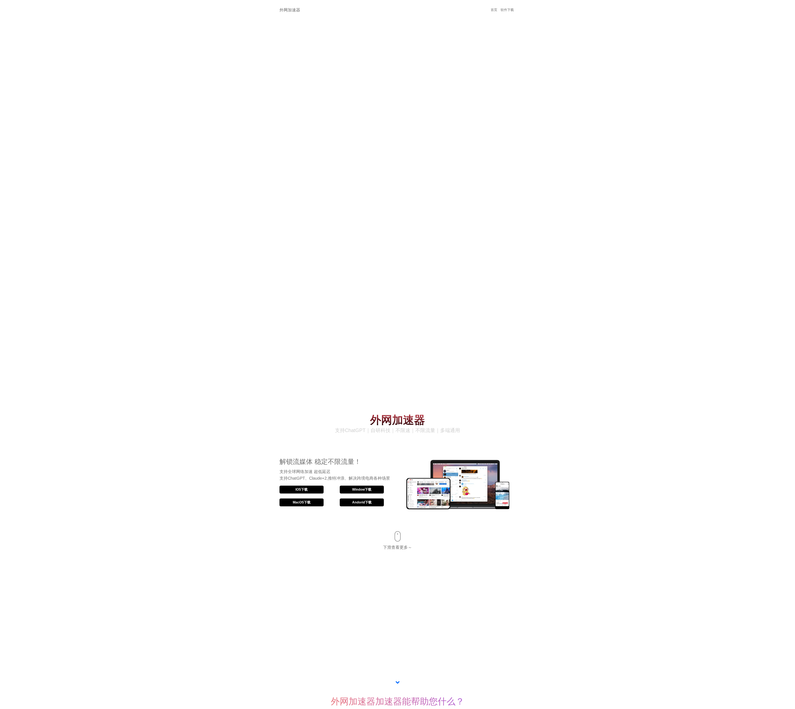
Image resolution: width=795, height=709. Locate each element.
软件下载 (507, 10)
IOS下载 (301, 489)
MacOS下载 (302, 502)
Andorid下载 (362, 502)
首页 (494, 10)
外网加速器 (289, 10)
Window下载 (361, 489)
